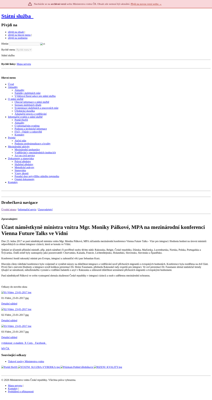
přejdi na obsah (16, 32)
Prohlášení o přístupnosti (21, 391)
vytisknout (6, 343)
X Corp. (29, 343)
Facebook (40, 343)
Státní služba (16, 16)
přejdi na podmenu (17, 37)
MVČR (5, 348)
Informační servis (27, 209)
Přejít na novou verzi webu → (146, 4)
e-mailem (18, 343)
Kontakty (13, 388)
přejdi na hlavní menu (19, 35)
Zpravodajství (45, 209)
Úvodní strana (8, 209)
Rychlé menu (8, 49)
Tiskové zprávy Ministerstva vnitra (26, 361)
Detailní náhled (9, 303)
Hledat (4, 43)
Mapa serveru (24, 64)
